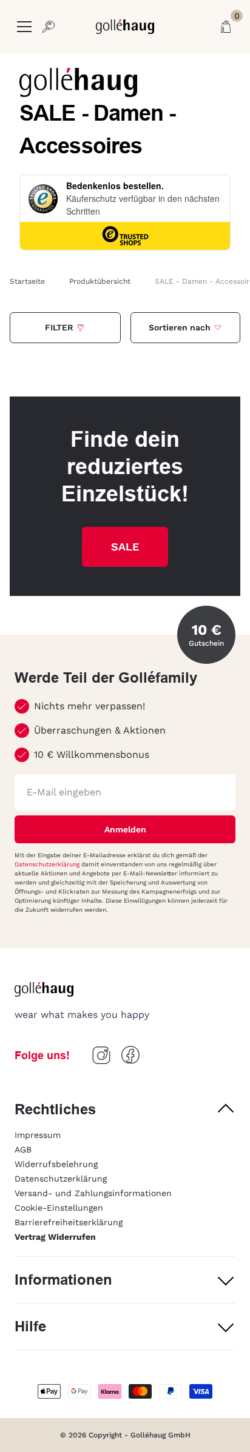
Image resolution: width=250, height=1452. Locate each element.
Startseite (27, 281)
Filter (59, 327)
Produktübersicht (99, 281)
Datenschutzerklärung (48, 864)
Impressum (38, 1135)
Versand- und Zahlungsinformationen (93, 1193)
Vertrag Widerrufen (55, 1237)
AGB (23, 1149)
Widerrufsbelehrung (56, 1164)
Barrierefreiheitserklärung (69, 1222)
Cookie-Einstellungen (59, 1208)
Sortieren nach (180, 327)
